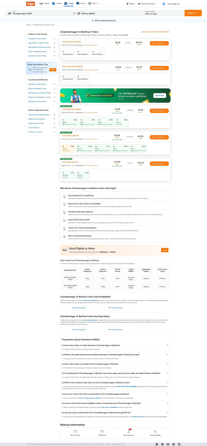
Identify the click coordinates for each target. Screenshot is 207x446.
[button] (170, 4)
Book (165, 250)
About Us (108, 444)
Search (191, 13)
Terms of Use (84, 444)
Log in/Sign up (173, 4)
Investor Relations (116, 444)
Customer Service (99, 444)
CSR (124, 444)
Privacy (77, 444)
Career (91, 444)
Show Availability (158, 43)
